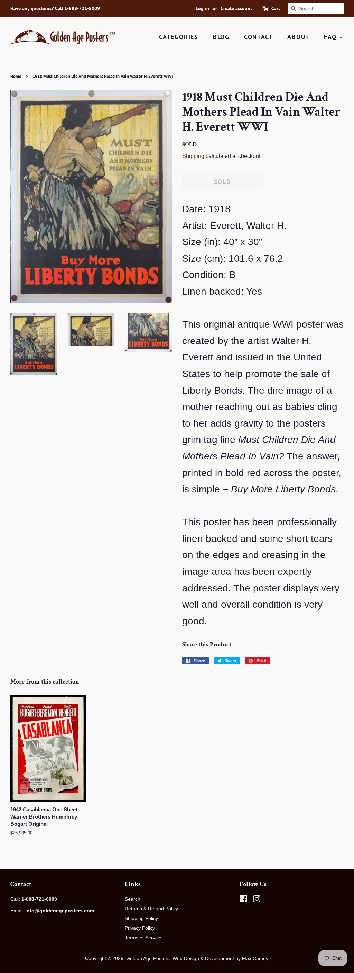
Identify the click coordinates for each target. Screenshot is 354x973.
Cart (275, 8)
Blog (221, 37)
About (298, 37)
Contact (258, 37)
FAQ (331, 37)
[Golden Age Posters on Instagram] (256, 900)
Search (132, 899)
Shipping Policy (141, 918)
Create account (236, 8)
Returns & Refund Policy (151, 908)
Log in (202, 8)
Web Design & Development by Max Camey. (221, 958)
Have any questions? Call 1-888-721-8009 (55, 8)
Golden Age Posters (148, 958)
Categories (178, 37)
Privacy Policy (140, 928)
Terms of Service (143, 937)
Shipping (193, 156)
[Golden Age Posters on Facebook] (244, 900)
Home (15, 76)
